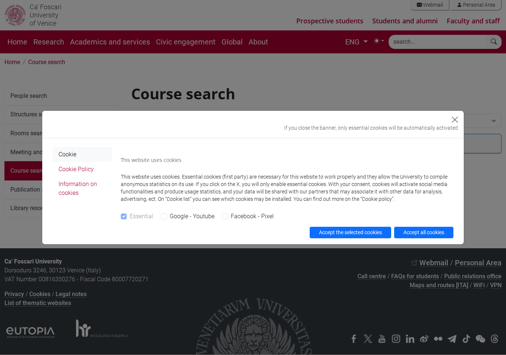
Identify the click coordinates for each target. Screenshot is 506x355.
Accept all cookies (423, 232)
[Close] (455, 120)
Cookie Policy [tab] (76, 169)
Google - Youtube (192, 216)
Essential (141, 216)
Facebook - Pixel (252, 216)
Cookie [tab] (67, 154)
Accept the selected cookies (350, 232)
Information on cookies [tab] (78, 188)
